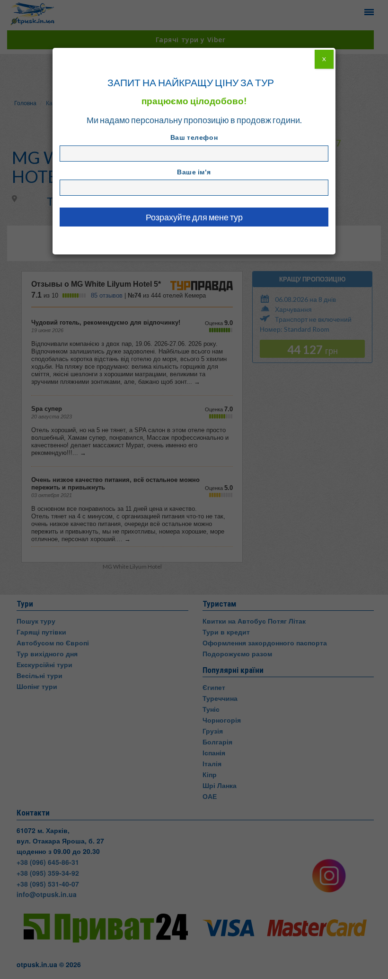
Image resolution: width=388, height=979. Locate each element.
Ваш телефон (194, 137)
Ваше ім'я (194, 172)
